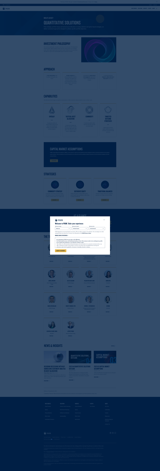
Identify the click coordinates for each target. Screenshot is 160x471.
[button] (104, 220)
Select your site (91, 226)
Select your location (75, 226)
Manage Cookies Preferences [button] (61, 235)
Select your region (58, 226)
